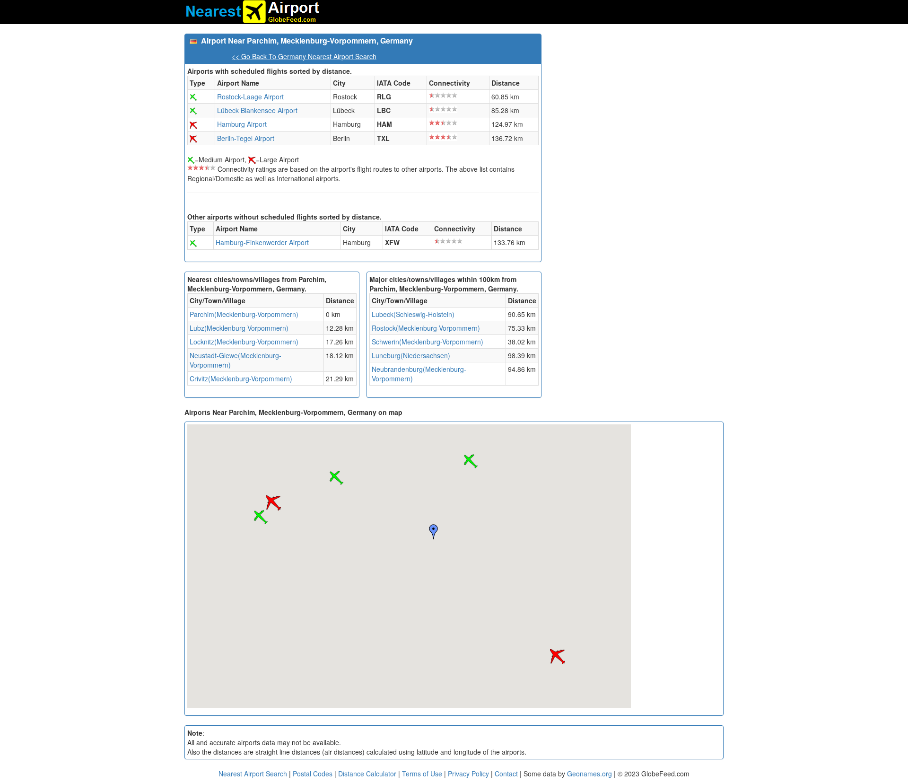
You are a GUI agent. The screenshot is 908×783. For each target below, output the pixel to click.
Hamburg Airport (242, 124)
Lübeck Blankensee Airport (257, 110)
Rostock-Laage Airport (250, 96)
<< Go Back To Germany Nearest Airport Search (304, 56)
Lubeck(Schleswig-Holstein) (413, 314)
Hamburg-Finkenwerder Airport (262, 242)
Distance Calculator (367, 773)
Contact (506, 773)
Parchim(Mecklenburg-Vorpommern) (244, 314)
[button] (470, 461)
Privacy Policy (469, 773)
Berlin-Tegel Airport (245, 138)
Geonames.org (589, 773)
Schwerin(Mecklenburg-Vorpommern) (427, 341)
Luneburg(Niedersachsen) (411, 355)
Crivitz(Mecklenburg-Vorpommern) (241, 378)
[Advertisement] (636, 100)
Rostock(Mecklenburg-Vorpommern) (426, 328)
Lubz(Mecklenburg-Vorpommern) (239, 328)
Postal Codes (312, 773)
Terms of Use (423, 773)
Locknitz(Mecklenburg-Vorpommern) (244, 341)
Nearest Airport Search (252, 773)
